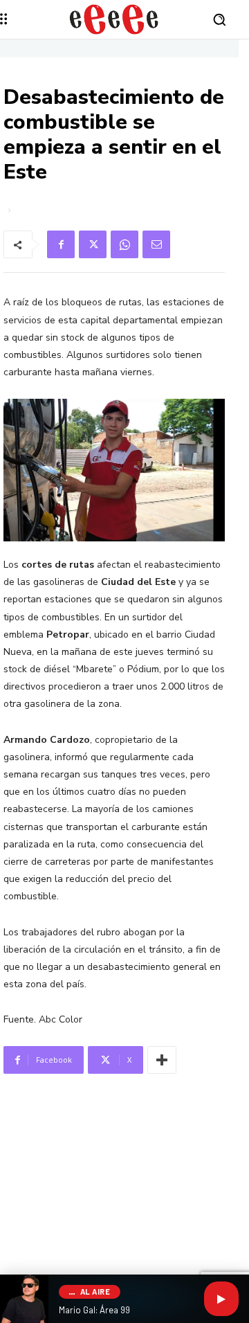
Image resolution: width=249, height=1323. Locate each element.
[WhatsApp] (124, 244)
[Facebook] (61, 244)
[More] (161, 1060)
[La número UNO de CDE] (114, 19)
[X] (93, 244)
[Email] (156, 244)
